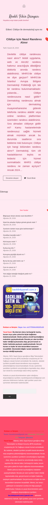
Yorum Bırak (31, 178)
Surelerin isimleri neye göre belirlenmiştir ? (18, 229)
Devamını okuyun (13, 179)
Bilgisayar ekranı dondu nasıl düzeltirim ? (18, 216)
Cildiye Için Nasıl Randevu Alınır (24, 41)
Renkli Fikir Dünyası (24, 16)
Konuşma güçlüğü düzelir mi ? (14, 254)
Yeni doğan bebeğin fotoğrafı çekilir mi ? (17, 274)
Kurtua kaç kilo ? (9, 248)
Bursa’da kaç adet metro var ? (14, 261)
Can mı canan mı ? (10, 267)
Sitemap (4, 192)
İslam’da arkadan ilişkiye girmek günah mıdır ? (20, 222)
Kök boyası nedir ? (10, 242)
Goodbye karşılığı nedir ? (12, 235)
